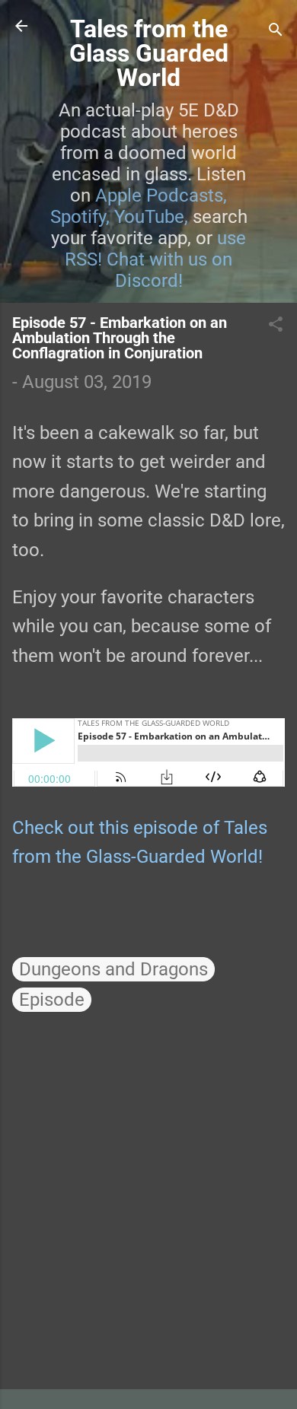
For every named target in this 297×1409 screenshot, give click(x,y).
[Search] (276, 31)
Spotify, (80, 216)
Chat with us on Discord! (169, 270)
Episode (52, 999)
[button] (276, 325)
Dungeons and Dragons (113, 969)
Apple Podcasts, (161, 195)
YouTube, (151, 216)
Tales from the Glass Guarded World (148, 53)
